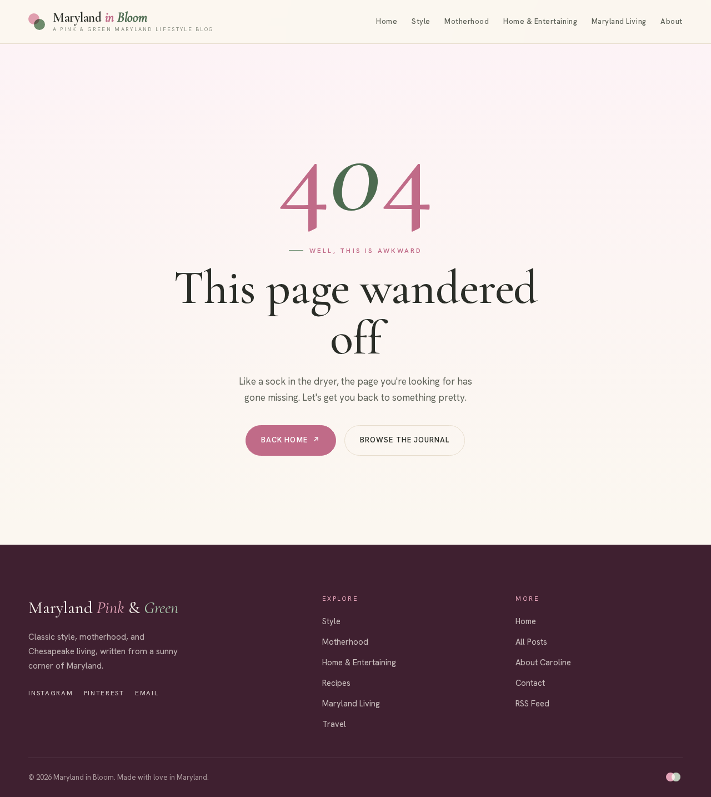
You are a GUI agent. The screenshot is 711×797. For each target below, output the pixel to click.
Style (421, 21)
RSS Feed (532, 703)
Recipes (336, 683)
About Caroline (543, 662)
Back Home (291, 440)
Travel (334, 724)
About (671, 21)
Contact (530, 683)
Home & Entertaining (540, 21)
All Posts (531, 641)
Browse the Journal (404, 440)
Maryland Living (619, 21)
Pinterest (104, 693)
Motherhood (466, 21)
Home (386, 21)
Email (146, 693)
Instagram (50, 693)
